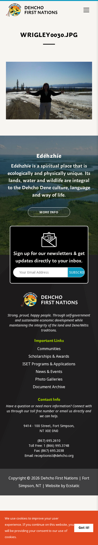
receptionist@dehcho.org (54, 455)
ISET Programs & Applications (48, 364)
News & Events (49, 371)
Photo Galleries (49, 379)
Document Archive (49, 387)
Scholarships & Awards (49, 356)
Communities (49, 348)
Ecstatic (72, 486)
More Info (48, 212)
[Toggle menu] (86, 10)
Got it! (83, 527)
